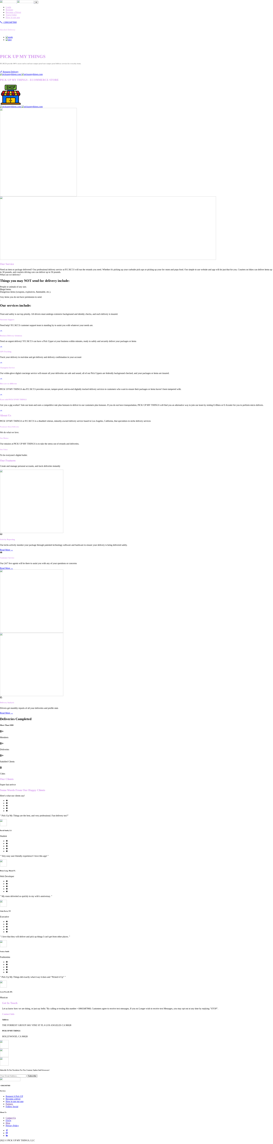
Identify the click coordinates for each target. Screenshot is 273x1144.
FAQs (8, 1120)
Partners (9, 1104)
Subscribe (32, 1076)
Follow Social (12, 1106)
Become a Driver (13, 12)
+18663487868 (9, 22)
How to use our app (14, 1101)
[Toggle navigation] (36, 2)
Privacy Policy (12, 1125)
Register (9, 10)
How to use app (13, 17)
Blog (8, 1123)
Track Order (11, 15)
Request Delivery (10, 72)
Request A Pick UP (14, 1096)
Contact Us (11, 1118)
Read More (6, 550)
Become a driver (13, 1099)
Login (8, 7)
